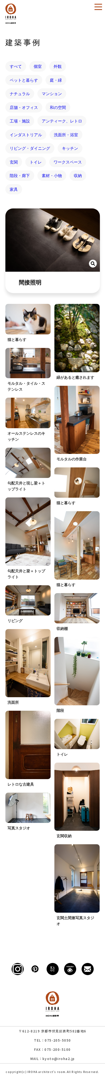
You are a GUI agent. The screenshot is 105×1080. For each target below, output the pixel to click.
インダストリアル (26, 134)
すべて (16, 66)
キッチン (70, 148)
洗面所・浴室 (66, 134)
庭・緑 (56, 80)
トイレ (36, 162)
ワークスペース (68, 162)
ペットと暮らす (24, 80)
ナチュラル (20, 93)
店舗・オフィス (24, 107)
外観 (58, 66)
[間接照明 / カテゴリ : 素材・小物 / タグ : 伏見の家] (52, 240)
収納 (78, 175)
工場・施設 (20, 121)
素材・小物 (52, 175)
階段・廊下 (20, 175)
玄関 (14, 162)
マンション (52, 93)
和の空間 (58, 107)
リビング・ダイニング (30, 148)
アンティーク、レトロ (62, 121)
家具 (14, 189)
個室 (38, 66)
